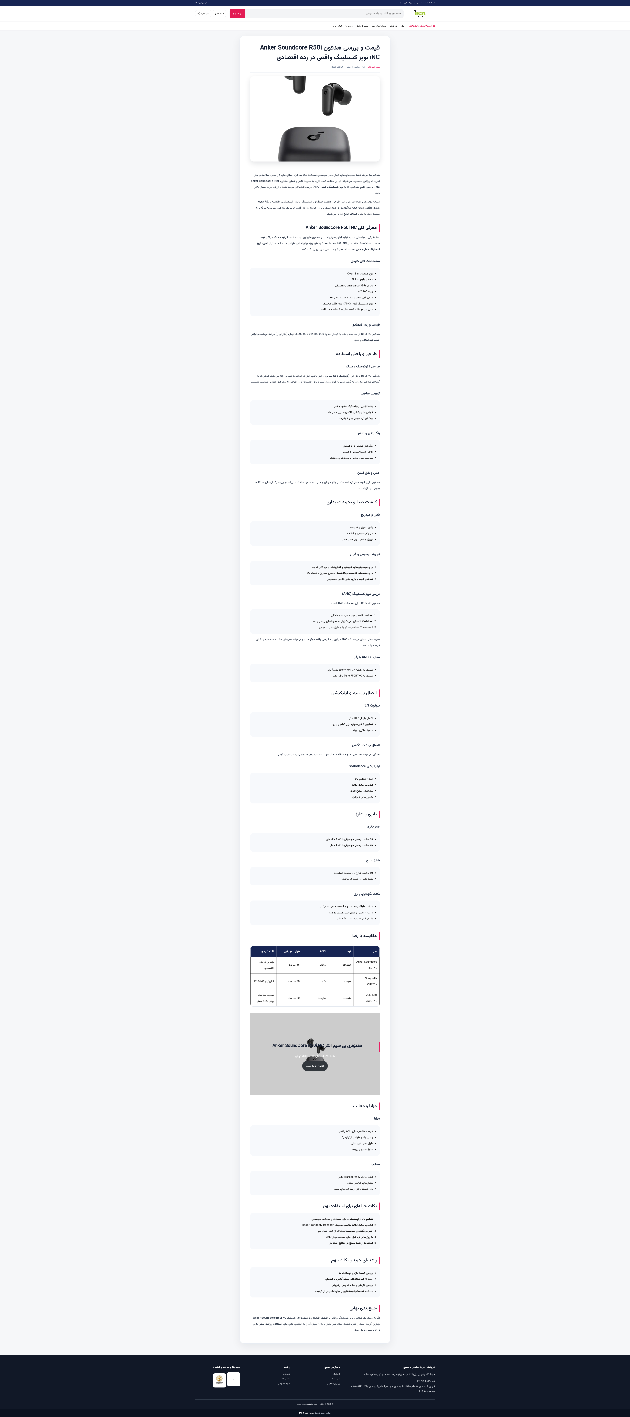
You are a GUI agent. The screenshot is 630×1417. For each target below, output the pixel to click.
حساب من (219, 13)
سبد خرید (336, 1378)
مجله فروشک (362, 26)
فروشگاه (393, 26)
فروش (420, 13)
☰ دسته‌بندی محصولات (422, 26)
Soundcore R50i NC (334, 243)
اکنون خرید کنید (315, 1066)
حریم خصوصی (283, 1383)
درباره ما (349, 26)
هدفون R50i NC (370, 376)
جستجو (237, 13)
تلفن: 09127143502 (426, 1381)
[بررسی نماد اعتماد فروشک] (219, 1380)
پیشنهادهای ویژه (379, 26)
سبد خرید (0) (203, 13)
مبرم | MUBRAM (306, 1413)
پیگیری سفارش (333, 1383)
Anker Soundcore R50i (265, 181)
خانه (403, 26)
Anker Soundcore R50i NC (269, 1318)
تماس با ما (337, 26)
